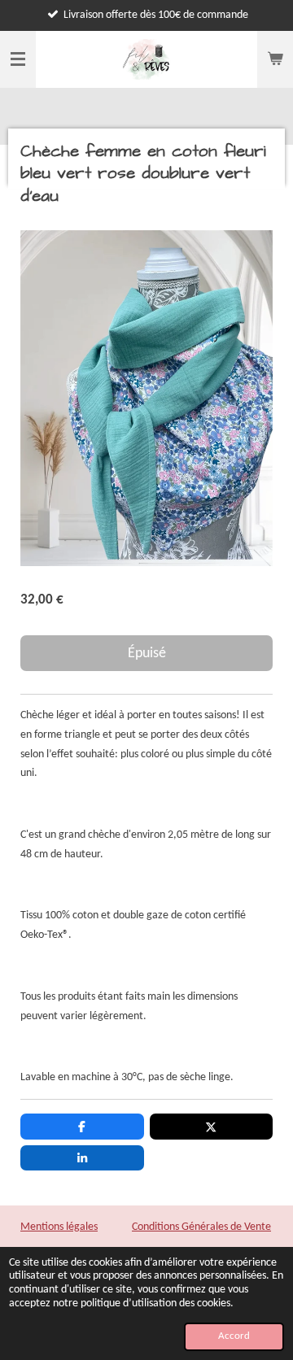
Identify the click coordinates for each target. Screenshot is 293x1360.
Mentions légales (59, 1227)
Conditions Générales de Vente (201, 1227)
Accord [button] (234, 1336)
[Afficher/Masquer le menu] (18, 59)
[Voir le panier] (275, 59)
